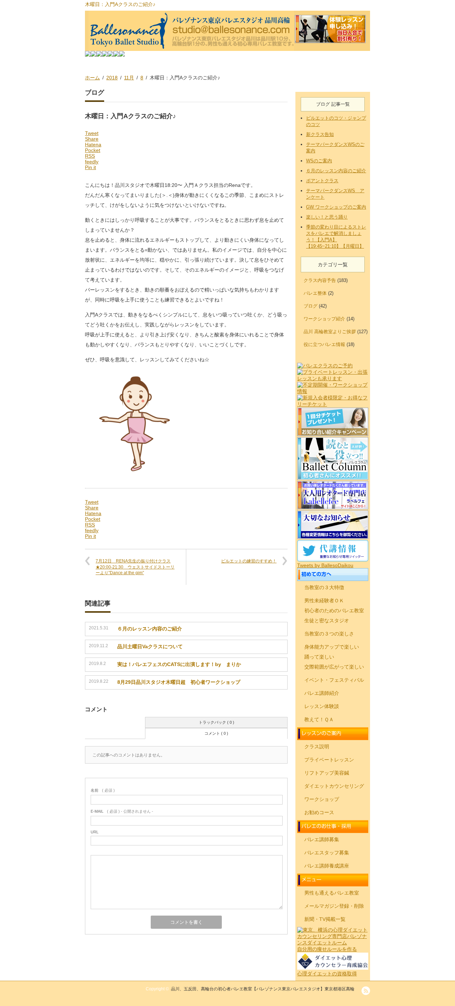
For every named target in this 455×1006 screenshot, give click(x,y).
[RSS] (366, 990)
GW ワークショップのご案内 (336, 207)
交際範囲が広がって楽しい (334, 667)
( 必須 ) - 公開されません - (122, 811)
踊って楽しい (319, 657)
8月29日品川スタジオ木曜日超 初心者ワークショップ (178, 682)
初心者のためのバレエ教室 (334, 610)
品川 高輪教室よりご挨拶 (330, 331)
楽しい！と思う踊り (327, 217)
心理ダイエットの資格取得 (327, 973)
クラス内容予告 (320, 280)
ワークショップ (321, 799)
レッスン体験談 (321, 706)
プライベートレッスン (329, 760)
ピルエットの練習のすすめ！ (249, 561)
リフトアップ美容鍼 (326, 773)
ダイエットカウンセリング (334, 786)
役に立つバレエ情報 (324, 344)
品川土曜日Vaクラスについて (150, 646)
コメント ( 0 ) (216, 733)
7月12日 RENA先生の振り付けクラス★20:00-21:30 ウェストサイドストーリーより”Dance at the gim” (135, 567)
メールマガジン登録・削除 (334, 906)
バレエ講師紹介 (321, 693)
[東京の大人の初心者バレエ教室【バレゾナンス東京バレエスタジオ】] (227, 31)
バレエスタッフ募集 (326, 852)
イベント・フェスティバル (334, 680)
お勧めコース (319, 812)
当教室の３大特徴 (324, 587)
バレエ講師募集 (321, 839)
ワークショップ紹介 (324, 318)
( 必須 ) (103, 790)
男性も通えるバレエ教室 (331, 893)
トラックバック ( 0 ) (216, 722)
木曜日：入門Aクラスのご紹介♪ (120, 4)
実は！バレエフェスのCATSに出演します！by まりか (179, 664)
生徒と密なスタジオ (326, 620)
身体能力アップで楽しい (331, 647)
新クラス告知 (320, 134)
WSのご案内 (319, 160)
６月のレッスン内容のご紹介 (149, 629)
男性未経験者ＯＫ (324, 600)
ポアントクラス (322, 180)
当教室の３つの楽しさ (329, 633)
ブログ (310, 306)
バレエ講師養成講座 (326, 866)
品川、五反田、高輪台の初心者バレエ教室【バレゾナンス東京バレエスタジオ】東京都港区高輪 (262, 988)
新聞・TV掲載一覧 (325, 919)
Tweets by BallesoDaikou (325, 565)
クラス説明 (316, 746)
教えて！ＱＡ (319, 719)
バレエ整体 (315, 293)
